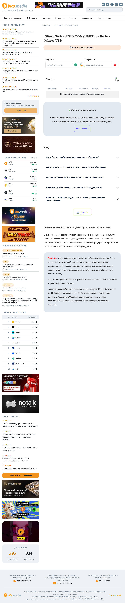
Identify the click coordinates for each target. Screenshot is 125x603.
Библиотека (32, 18)
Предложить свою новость (21, 475)
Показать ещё (83, 213)
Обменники (60, 18)
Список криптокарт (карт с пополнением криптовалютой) (17, 265)
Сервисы (72, 18)
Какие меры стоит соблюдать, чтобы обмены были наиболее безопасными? (75, 199)
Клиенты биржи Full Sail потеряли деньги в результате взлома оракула (18, 33)
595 (12, 553)
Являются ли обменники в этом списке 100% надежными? (74, 187)
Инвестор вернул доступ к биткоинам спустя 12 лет (20, 90)
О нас (108, 18)
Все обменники (82, 129)
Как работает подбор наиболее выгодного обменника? (72, 157)
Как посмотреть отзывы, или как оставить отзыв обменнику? (76, 167)
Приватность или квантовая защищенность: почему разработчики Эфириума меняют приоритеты (19, 43)
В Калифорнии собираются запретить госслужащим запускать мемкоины (16, 63)
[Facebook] (107, 4)
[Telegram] (116, 4)
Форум (100, 18)
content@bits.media (64, 583)
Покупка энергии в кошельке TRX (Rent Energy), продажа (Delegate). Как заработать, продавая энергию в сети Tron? (20, 301)
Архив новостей (115, 595)
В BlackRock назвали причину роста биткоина (19, 469)
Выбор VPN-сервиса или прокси (14, 288)
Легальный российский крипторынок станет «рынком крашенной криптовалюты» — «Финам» (19, 437)
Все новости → (33, 96)
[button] (76, 65)
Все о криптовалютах (13, 18)
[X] (112, 4)
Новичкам (47, 18)
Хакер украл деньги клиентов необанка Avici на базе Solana (20, 72)
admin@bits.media (24, 581)
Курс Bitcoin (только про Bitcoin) (14, 277)
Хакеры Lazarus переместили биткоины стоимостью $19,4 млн (17, 53)
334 (29, 553)
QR (102, 599)
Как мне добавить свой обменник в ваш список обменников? (75, 177)
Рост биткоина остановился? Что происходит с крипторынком (20, 81)
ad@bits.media (104, 581)
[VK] (103, 4)
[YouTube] (121, 4)
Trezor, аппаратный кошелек (13, 254)
